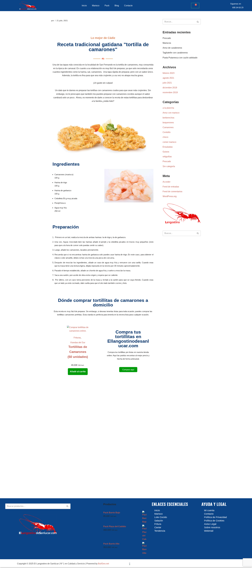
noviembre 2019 (170, 92)
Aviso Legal (210, 524)
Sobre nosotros (212, 527)
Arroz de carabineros (172, 48)
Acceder (166, 182)
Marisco (95, 5)
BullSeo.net (103, 564)
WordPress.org (170, 196)
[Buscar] (198, 21)
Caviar (157, 527)
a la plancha (168, 108)
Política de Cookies (214, 520)
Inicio (84, 5)
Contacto (128, 5)
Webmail (208, 531)
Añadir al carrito (78, 371)
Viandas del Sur (77, 342)
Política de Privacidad (215, 517)
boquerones (168, 122)
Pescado (167, 38)
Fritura (157, 524)
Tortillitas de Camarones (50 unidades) (78, 352)
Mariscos (167, 43)
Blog (117, 5)
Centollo (166, 132)
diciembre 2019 (170, 87)
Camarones (168, 127)
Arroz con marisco (171, 113)
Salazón (158, 520)
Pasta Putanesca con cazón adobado (180, 58)
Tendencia (159, 531)
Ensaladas (168, 147)
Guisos (166, 152)
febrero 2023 (168, 73)
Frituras (77, 338)
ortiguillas (167, 156)
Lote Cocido (160, 517)
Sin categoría (169, 166)
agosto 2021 (168, 78)
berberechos (168, 118)
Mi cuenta (209, 510)
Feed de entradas (171, 187)
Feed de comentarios (172, 191)
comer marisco (169, 142)
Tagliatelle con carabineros (175, 53)
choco (165, 137)
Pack (107, 5)
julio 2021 (167, 83)
